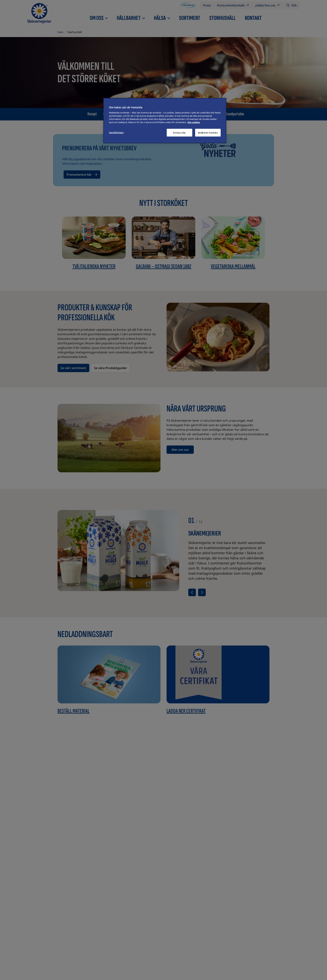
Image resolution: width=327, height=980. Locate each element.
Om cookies (194, 122)
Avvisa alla (179, 132)
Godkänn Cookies (208, 132)
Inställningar (116, 132)
